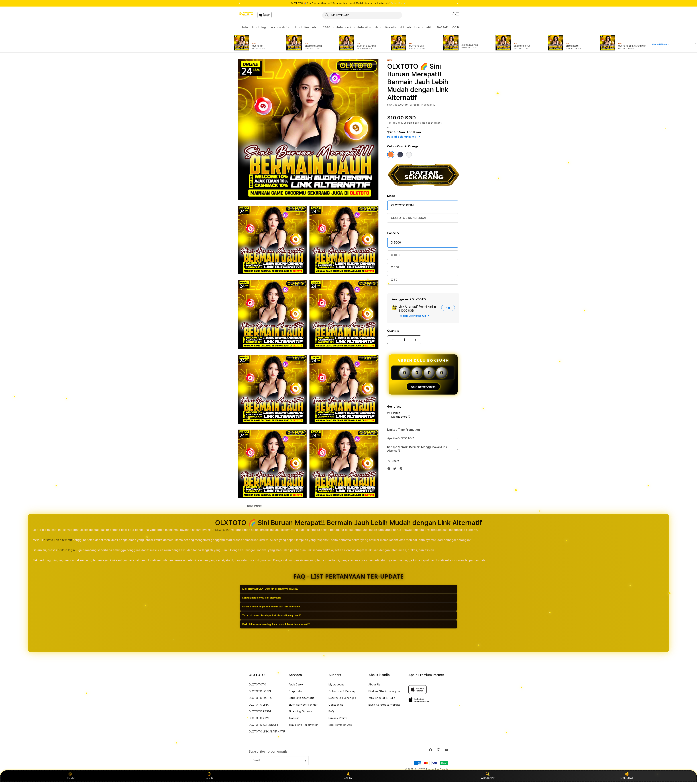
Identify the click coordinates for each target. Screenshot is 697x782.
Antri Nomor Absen (423, 386)
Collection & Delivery (342, 691)
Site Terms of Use (340, 724)
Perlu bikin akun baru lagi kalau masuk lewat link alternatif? (276, 624)
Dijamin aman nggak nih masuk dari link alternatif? (271, 606)
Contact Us (336, 704)
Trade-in (294, 718)
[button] (243, 27)
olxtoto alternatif (419, 27)
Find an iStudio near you (384, 691)
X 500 (395, 267)
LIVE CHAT (626, 777)
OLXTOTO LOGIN (260, 691)
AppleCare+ (296, 684)
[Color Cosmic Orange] (390, 154)
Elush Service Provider (303, 704)
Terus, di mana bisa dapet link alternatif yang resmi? (271, 615)
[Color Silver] (409, 155)
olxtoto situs (363, 27)
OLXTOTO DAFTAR (261, 698)
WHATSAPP (487, 777)
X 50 (394, 279)
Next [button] (457, 3)
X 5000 (396, 242)
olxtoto (243, 27)
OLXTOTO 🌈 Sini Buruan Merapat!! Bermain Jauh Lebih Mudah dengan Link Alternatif (348, 3)
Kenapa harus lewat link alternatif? (261, 597)
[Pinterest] (401, 469)
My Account (336, 684)
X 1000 (395, 255)
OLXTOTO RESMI (402, 205)
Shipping (409, 123)
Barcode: (415, 105)
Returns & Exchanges (342, 698)
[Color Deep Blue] (400, 155)
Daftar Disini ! (398, 3)
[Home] (246, 14)
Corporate (295, 691)
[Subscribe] (305, 760)
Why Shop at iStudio (381, 698)
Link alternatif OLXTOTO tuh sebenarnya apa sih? (270, 588)
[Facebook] (389, 469)
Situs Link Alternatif (301, 698)
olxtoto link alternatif (389, 27)
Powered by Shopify (437, 769)
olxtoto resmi (342, 27)
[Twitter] (395, 469)
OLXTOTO (222, 529)
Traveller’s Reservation (304, 724)
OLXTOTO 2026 (259, 718)
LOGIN (209, 777)
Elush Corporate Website (384, 704)
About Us (374, 684)
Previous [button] (239, 3)
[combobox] (362, 15)
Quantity (393, 330)
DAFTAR (348, 777)
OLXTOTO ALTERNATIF (264, 724)
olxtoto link (301, 27)
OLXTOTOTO (257, 684)
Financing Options (300, 711)
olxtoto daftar (281, 27)
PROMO (70, 777)
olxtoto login (259, 27)
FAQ (331, 711)
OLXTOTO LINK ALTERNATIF (410, 218)
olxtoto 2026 (321, 27)
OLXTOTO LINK (259, 704)
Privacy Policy (338, 718)
